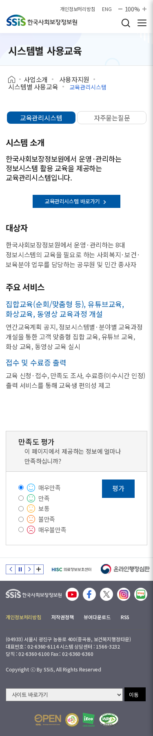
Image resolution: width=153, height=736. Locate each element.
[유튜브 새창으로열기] (72, 594)
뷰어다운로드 (97, 616)
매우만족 (49, 487)
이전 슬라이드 (11, 569)
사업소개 (36, 79)
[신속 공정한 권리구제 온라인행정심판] (125, 569)
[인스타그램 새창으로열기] (123, 594)
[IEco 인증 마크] (89, 720)
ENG (107, 9)
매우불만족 (52, 529)
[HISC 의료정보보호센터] (71, 569)
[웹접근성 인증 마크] (109, 720)
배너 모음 (39, 569)
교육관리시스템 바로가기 (73, 201)
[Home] (14, 79)
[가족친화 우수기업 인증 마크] (72, 720)
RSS (125, 616)
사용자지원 (74, 79)
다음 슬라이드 (29, 569)
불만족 (46, 519)
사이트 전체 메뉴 (141, 22)
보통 (44, 508)
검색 (125, 22)
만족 (44, 498)
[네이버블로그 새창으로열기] (140, 594)
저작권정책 (62, 616)
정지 (20, 569)
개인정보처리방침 (77, 9)
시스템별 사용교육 (33, 86)
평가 (118, 488)
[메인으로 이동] (34, 591)
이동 (134, 694)
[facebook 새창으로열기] (89, 594)
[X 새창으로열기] (106, 594)
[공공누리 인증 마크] (47, 719)
